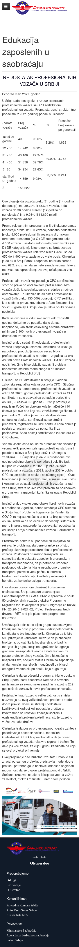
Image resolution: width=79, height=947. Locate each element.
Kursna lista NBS (17, 915)
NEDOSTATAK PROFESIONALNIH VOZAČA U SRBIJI (39, 80)
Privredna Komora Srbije (22, 905)
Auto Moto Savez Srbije (22, 910)
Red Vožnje (14, 885)
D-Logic (12, 880)
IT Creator (13, 890)
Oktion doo (39, 863)
